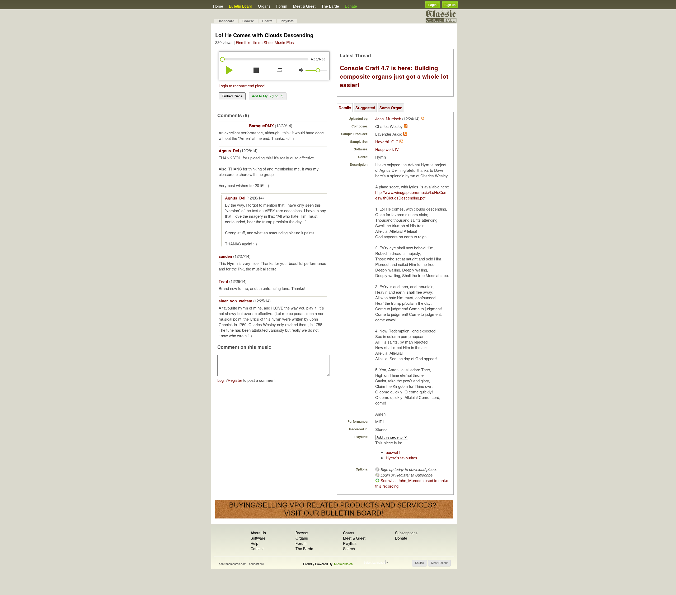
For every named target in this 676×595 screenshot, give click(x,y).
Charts (267, 21)
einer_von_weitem (235, 301)
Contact (257, 548)
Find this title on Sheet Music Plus (265, 42)
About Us (258, 532)
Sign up (450, 5)
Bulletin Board (240, 6)
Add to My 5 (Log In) (267, 96)
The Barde (330, 6)
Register (235, 380)
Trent (223, 281)
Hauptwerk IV (387, 149)
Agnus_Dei (229, 151)
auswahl (393, 452)
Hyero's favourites (401, 457)
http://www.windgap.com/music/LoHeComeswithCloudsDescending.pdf (411, 195)
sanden (225, 256)
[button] (419, 563)
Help (254, 543)
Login (432, 5)
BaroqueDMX (261, 125)
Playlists (287, 21)
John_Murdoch (388, 118)
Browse (248, 21)
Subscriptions (406, 532)
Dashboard (226, 21)
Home (218, 6)
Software (258, 538)
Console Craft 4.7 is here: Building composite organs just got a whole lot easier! (394, 76)
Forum (281, 6)
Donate (351, 6)
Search (349, 548)
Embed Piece (232, 96)
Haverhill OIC (386, 141)
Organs (264, 6)
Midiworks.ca (343, 563)
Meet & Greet (304, 6)
